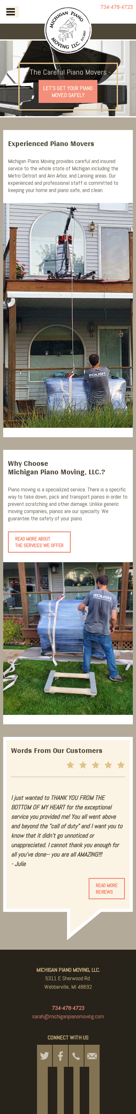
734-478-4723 (116, 6)
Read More (107, 888)
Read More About (39, 542)
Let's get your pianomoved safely (68, 91)
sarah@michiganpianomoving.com (68, 1016)
